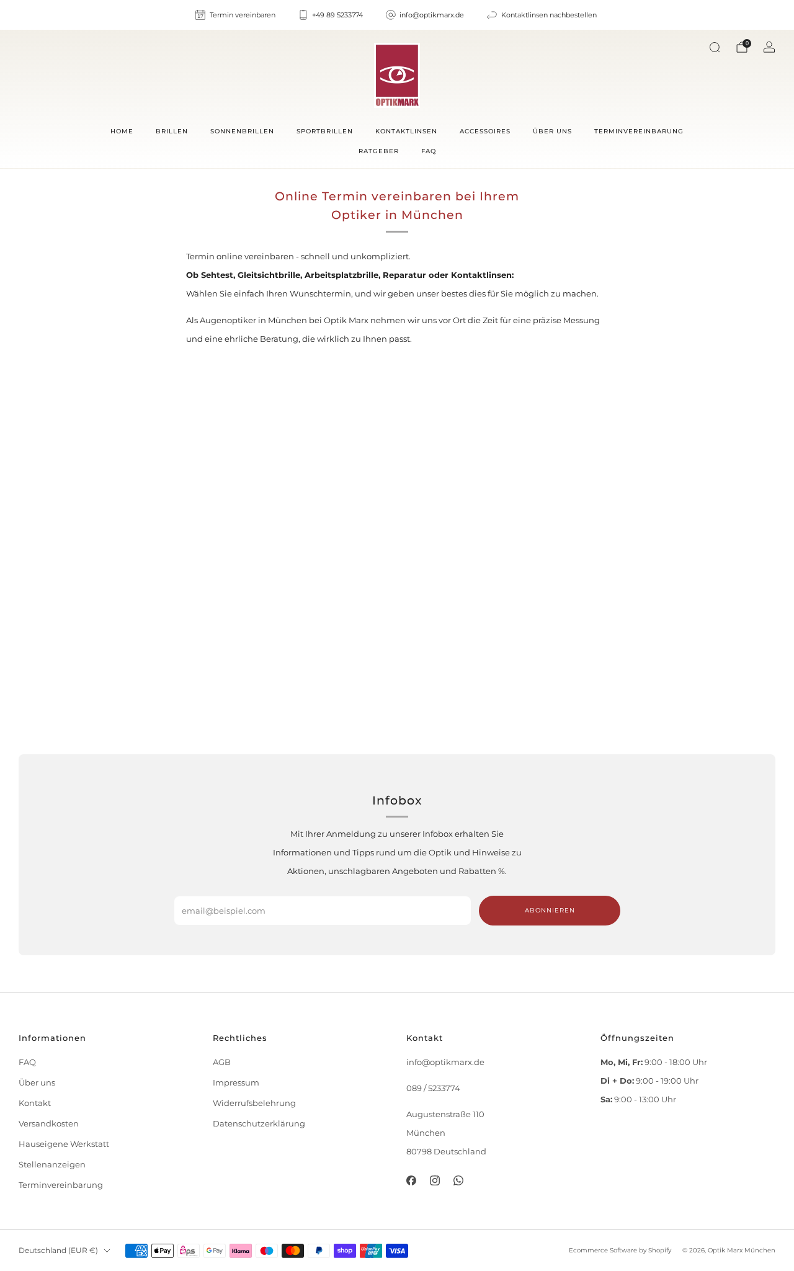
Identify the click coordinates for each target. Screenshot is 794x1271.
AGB (222, 1062)
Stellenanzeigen (52, 1164)
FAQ (428, 151)
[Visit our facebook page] (410, 1180)
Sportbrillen (325, 131)
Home (121, 131)
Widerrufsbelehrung (254, 1103)
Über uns (552, 131)
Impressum (236, 1082)
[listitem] (236, 15)
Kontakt (35, 1103)
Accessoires (485, 131)
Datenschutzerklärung (259, 1123)
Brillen (172, 131)
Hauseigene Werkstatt (64, 1144)
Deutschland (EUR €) (58, 1250)
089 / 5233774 (433, 1088)
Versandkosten (49, 1123)
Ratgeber (379, 151)
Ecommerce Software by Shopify (620, 1250)
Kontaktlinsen (406, 131)
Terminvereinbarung (639, 131)
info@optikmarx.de (445, 1062)
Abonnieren (550, 910)
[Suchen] (714, 47)
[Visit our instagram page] (435, 1180)
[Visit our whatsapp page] (458, 1180)
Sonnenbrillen (242, 131)
